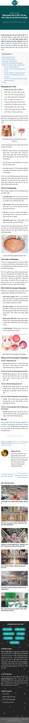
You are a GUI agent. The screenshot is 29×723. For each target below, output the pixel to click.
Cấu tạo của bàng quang (8, 59)
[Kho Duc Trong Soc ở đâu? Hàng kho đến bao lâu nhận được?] (14, 514)
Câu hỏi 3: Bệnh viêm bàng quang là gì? (14, 72)
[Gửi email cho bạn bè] (16, 436)
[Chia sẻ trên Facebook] (10, 436)
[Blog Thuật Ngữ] (14, 3)
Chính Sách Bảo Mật (9, 699)
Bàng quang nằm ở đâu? (8, 57)
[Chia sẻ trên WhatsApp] (7, 436)
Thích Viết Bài (22, 22)
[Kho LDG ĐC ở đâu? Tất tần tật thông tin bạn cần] (14, 556)
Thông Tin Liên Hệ (8, 702)
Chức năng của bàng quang (9, 61)
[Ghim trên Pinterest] (19, 436)
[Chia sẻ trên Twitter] (13, 436)
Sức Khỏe (17, 13)
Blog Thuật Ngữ (6, 45)
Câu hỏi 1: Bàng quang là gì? (11, 67)
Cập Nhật (12, 13)
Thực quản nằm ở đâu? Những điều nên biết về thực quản (21, 475)
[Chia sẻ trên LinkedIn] (21, 436)
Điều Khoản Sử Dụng (9, 696)
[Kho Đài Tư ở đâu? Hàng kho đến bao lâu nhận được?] (14, 578)
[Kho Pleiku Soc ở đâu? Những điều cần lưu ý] (14, 492)
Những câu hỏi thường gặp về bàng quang (13, 65)
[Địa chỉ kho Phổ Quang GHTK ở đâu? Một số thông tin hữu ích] (14, 599)
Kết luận (4, 82)
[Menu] (2, 3)
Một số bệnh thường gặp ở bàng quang (12, 63)
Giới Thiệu (6, 694)
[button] (12, 54)
